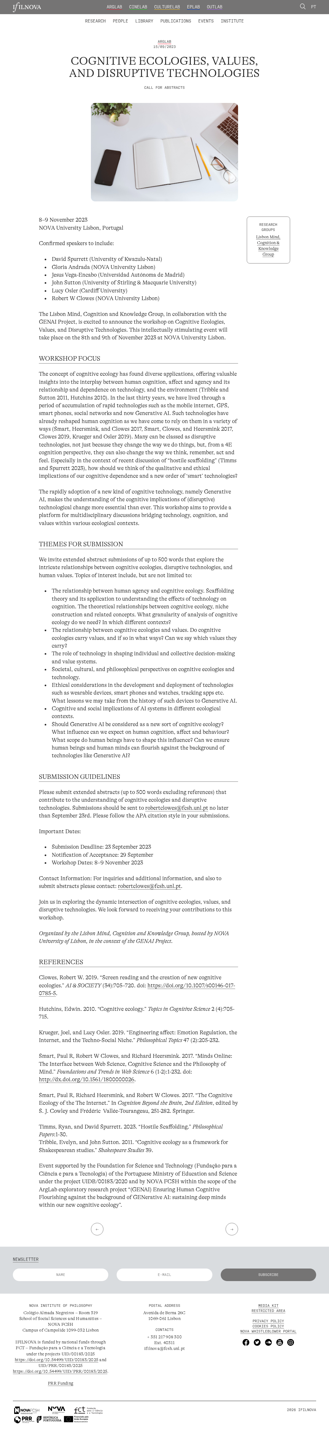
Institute (232, 20)
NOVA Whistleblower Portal (268, 1331)
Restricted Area (268, 1311)
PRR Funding (60, 1383)
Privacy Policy (268, 1321)
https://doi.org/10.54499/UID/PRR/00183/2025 (60, 1371)
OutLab (214, 6)
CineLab (138, 6)
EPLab (193, 6)
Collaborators (150, 17)
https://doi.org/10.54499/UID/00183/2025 (56, 1359)
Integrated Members (105, 17)
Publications (175, 20)
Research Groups (173, 17)
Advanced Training (220, 17)
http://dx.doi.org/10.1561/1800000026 (86, 1079)
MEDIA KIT (268, 1306)
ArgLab (114, 6)
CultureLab (167, 6)
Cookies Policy (268, 1326)
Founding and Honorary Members (210, 17)
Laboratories (83, 17)
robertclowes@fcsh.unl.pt (176, 808)
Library (144, 20)
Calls (254, 17)
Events (206, 20)
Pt (313, 6)
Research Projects (126, 17)
